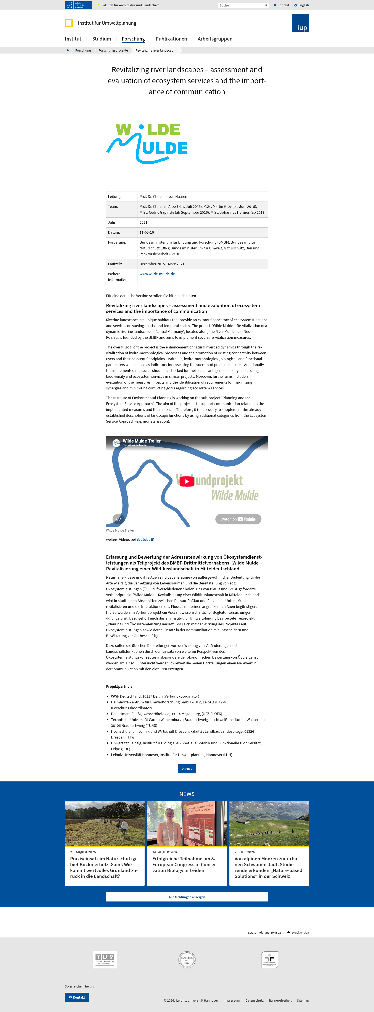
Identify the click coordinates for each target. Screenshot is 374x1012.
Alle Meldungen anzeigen (187, 897)
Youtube (143, 539)
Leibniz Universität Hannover (197, 1000)
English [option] (303, 5)
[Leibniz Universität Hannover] (78, 5)
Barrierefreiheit (280, 1000)
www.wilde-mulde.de (157, 273)
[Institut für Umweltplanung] (66, 50)
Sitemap (303, 1000)
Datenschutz (254, 1000)
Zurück (187, 769)
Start (266, 5)
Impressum (232, 1000)
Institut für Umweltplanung (107, 23)
